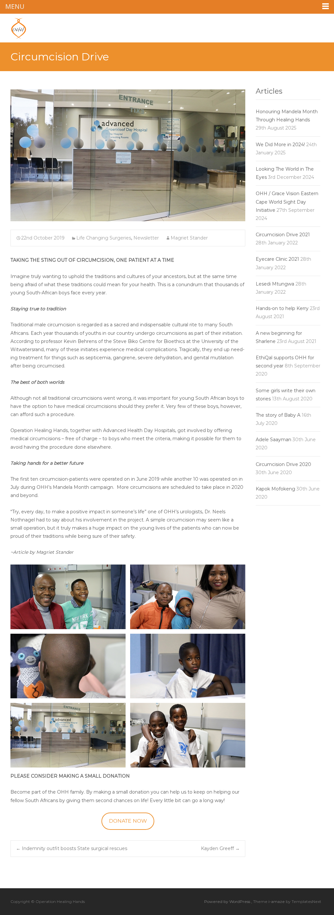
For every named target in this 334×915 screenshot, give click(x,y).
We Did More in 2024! (280, 144)
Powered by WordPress (227, 901)
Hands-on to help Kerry (282, 308)
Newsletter (146, 238)
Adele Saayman (273, 439)
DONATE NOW (128, 821)
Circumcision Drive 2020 (283, 464)
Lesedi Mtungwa (275, 284)
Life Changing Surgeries (103, 238)
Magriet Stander (189, 238)
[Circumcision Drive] (127, 155)
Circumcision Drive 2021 (283, 235)
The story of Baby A (278, 415)
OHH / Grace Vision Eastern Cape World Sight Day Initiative (287, 202)
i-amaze (277, 901)
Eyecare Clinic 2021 (277, 259)
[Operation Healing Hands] (13, 27)
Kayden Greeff (220, 848)
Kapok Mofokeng (275, 489)
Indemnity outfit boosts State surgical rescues (71, 848)
